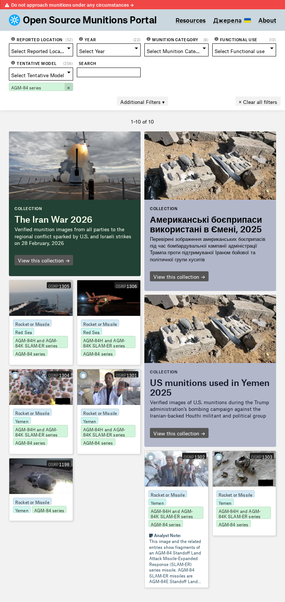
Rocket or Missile (32, 323)
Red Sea (23, 331)
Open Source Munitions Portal (90, 20)
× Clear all (258, 101)
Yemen (22, 420)
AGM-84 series (30, 353)
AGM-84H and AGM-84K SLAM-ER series (36, 342)
